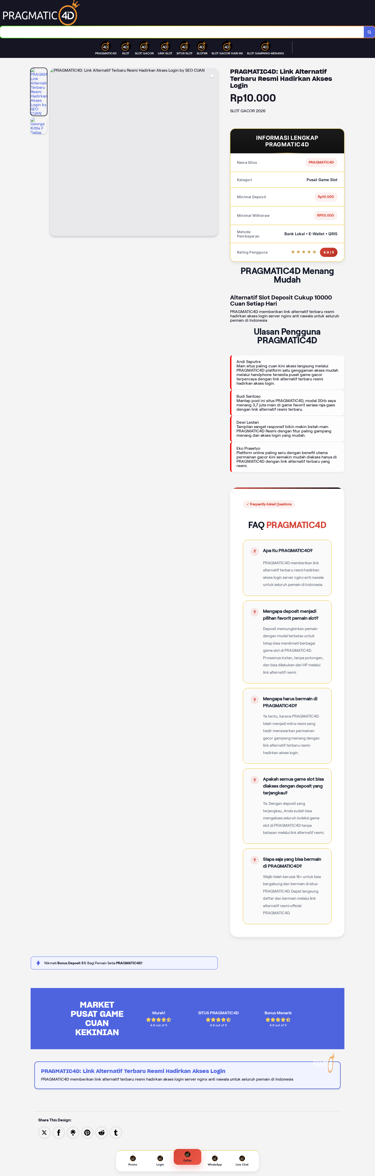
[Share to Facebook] (59, 1132)
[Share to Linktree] (73, 1132)
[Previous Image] (54, 153)
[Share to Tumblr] (116, 1132)
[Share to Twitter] (44, 1132)
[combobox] (182, 32)
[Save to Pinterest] (87, 1132)
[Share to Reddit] (101, 1132)
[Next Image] (214, 153)
